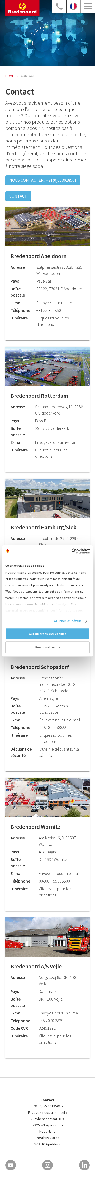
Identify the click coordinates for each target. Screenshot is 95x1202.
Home (9, 76)
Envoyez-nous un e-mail (46, 1112)
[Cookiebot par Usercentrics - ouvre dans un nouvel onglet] (68, 551)
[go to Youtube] (10, 1165)
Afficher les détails (68, 621)
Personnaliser (45, 647)
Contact (18, 196)
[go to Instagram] (47, 1165)
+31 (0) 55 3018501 (46, 1106)
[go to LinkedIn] (84, 1165)
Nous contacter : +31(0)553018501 (43, 180)
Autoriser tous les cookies (47, 634)
